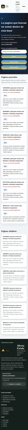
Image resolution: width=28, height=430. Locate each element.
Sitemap (5, 426)
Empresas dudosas (8, 408)
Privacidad (5, 422)
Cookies (5, 424)
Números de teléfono (8, 410)
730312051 (6, 413)
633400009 (6, 411)
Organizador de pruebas (9, 399)
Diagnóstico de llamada (9, 397)
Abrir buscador (14, 67)
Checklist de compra (8, 395)
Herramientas (6, 401)
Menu (24, 6)
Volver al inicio (14, 62)
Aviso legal (5, 420)
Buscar (14, 56)
